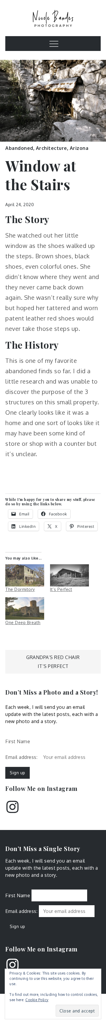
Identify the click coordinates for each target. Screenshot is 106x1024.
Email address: (22, 757)
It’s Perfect (61, 589)
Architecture (51, 148)
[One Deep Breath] (24, 608)
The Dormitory (20, 589)
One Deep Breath (23, 622)
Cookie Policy (37, 1000)
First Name (17, 741)
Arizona (79, 148)
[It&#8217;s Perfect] (69, 575)
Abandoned (19, 148)
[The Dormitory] (24, 575)
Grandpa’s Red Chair (53, 657)
